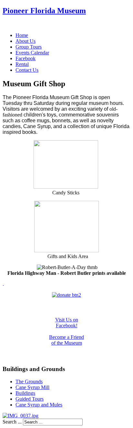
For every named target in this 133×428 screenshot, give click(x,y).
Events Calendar (32, 52)
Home (21, 35)
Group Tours (28, 47)
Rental (22, 64)
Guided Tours (29, 399)
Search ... (12, 421)
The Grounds (29, 381)
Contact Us (26, 70)
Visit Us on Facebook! (66, 322)
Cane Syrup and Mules (38, 404)
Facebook (25, 58)
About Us (25, 41)
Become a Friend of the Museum (66, 340)
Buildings (25, 393)
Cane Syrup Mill (32, 387)
